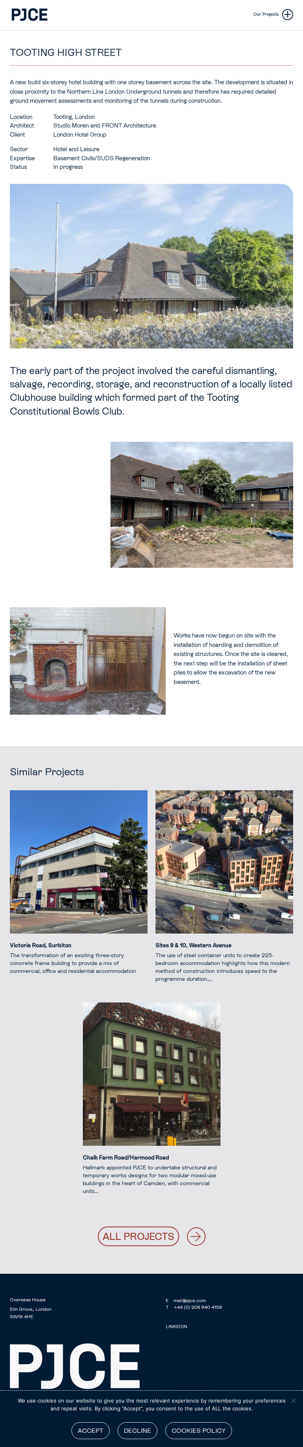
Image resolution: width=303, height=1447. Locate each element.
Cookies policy (199, 1430)
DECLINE (137, 1430)
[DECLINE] (293, 1400)
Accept (90, 1430)
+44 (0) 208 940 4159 (194, 1307)
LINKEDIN (176, 1326)
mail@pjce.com (186, 1300)
